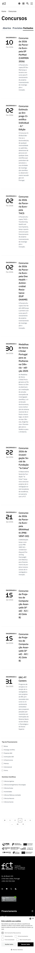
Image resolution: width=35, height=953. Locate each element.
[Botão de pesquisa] (27, 3)
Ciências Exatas (8, 788)
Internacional (8, 767)
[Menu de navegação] (32, 3)
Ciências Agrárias (9, 781)
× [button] (33, 918)
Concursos (12, 11)
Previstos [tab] (17, 28)
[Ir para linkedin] (2, 889)
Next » (23, 824)
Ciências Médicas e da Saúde (12, 795)
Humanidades (8, 791)
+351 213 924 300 (8, 881)
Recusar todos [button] (25, 944)
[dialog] (17, 934)
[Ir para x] (11, 889)
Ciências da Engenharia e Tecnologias (15, 785)
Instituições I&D (9, 756)
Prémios (6, 763)
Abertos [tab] (7, 28)
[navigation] (19, 3)
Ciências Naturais (9, 798)
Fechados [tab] (28, 28)
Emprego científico (9, 750)
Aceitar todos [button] (9, 944)
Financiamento (9, 911)
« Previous (5, 820)
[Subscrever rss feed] (16, 889)
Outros (6, 770)
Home (3, 11)
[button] (17, 949)
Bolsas (6, 746)
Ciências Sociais (8, 802)
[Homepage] (6, 3)
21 (17, 824)
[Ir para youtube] (7, 889)
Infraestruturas (8, 760)
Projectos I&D (8, 753)
